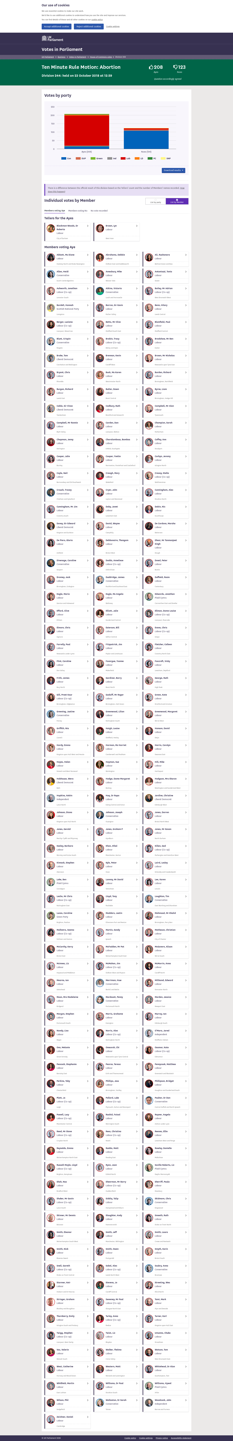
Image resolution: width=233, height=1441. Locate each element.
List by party (155, 202)
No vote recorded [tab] (99, 210)
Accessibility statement (181, 1438)
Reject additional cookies (89, 26)
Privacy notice (162, 1438)
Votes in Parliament (62, 49)
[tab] (54, 211)
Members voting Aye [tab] (54, 210)
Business (61, 57)
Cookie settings (113, 26)
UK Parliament (48, 57)
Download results (172, 170)
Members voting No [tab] (77, 210)
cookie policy (97, 20)
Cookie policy (130, 1438)
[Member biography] (67, 232)
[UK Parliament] (53, 38)
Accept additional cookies (56, 26)
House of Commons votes (101, 57)
